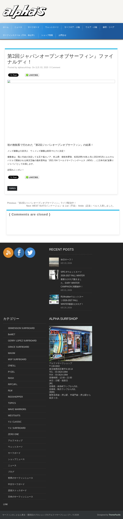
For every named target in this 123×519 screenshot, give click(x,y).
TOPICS (12, 403)
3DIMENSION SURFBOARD (21, 328)
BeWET (11, 334)
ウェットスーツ (52, 27)
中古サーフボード (16, 484)
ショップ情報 (47, 35)
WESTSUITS (14, 415)
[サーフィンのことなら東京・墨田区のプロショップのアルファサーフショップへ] (24, 18)
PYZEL (11, 372)
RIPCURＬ (13, 384)
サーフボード (33, 27)
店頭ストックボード (17, 490)
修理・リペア (108, 27)
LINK (5, 504)
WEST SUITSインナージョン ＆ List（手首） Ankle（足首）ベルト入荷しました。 (70, 205)
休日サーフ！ (67, 259)
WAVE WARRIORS (17, 409)
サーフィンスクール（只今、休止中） (19, 35)
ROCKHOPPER (15, 397)
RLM (10, 390)
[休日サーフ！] (54, 266)
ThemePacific (115, 515)
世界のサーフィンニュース (20, 478)
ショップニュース (16, 459)
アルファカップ (15, 440)
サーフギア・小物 (72, 27)
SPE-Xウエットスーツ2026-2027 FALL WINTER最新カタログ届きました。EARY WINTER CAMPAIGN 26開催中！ (73, 279)
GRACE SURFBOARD (18, 347)
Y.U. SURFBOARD (16, 428)
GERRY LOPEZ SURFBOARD (22, 340)
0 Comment (54, 67)
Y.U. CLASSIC (14, 422)
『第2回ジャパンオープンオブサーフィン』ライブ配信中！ (41, 203)
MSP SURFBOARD (17, 359)
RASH (11, 378)
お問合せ (62, 35)
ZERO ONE (13, 434)
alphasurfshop (24, 67)
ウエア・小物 (91, 27)
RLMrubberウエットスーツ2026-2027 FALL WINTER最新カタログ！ (72, 300)
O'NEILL (12, 365)
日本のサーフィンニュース (20, 496)
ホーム (6, 27)
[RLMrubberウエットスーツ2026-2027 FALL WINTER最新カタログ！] (54, 303)
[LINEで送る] (32, 75)
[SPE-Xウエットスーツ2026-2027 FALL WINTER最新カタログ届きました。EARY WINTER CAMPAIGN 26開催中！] (54, 279)
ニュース (18, 27)
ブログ (11, 472)
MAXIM (11, 353)
